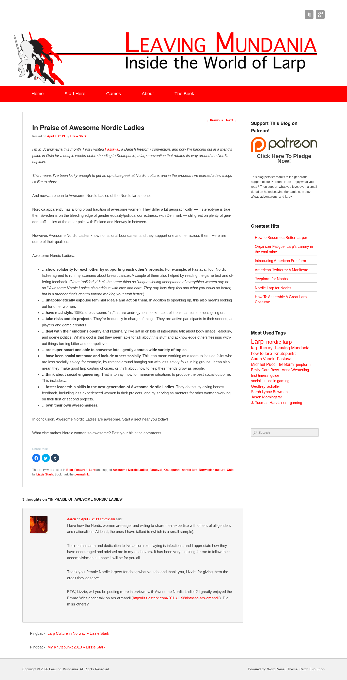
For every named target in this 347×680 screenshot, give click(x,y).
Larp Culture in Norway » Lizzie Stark (78, 633)
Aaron (71, 519)
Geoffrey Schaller (265, 386)
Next (231, 120)
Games (113, 93)
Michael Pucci (263, 364)
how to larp (261, 353)
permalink (81, 474)
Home (37, 93)
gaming (296, 402)
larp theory (262, 347)
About (148, 93)
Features (80, 470)
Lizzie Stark (78, 136)
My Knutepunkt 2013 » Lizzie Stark (76, 647)
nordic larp (189, 470)
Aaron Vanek (262, 359)
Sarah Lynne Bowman (269, 391)
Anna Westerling (295, 370)
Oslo (230, 470)
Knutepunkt (172, 470)
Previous (214, 120)
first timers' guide (265, 375)
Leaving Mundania (292, 347)
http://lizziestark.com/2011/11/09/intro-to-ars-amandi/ (176, 598)
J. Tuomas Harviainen (269, 402)
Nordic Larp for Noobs (273, 288)
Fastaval (112, 149)
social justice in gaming (270, 381)
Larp (92, 470)
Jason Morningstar (266, 397)
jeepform (303, 364)
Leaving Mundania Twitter (309, 14)
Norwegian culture (212, 470)
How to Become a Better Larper (281, 237)
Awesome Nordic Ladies (130, 470)
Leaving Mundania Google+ (320, 14)
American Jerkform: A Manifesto (281, 270)
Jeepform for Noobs (271, 279)
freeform (286, 364)
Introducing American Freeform (280, 260)
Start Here (75, 93)
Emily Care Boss (265, 370)
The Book (184, 93)
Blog (69, 470)
